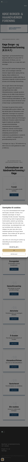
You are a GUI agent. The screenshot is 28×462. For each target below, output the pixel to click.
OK (14, 250)
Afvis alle (14, 254)
